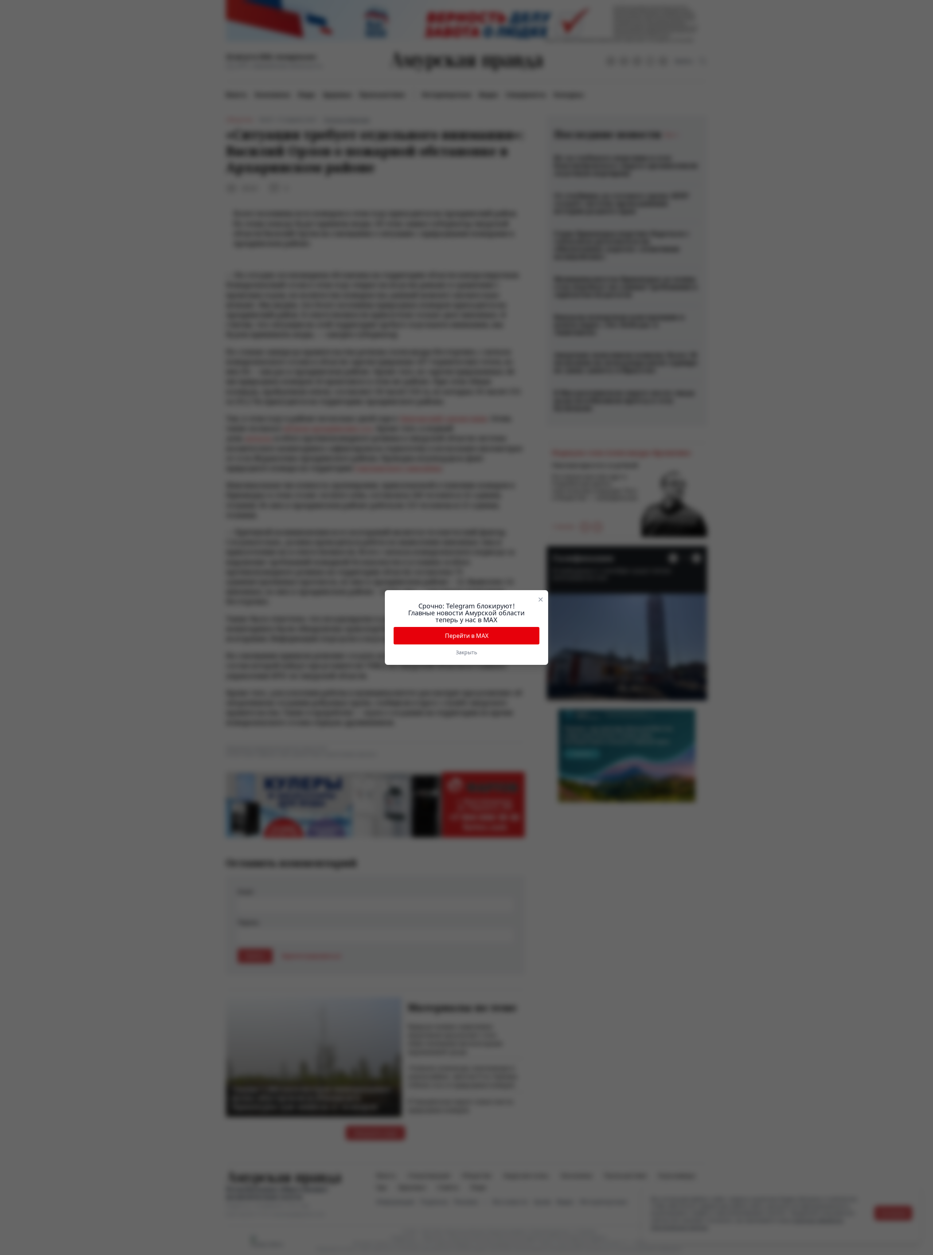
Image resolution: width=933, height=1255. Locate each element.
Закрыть (466, 652)
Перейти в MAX (466, 636)
